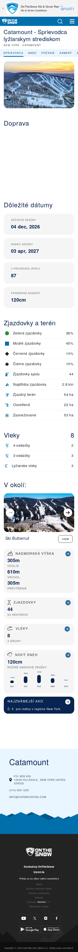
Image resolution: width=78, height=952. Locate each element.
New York (53, 709)
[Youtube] (23, 918)
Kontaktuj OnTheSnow (39, 866)
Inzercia (39, 872)
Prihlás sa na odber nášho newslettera (39, 878)
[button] (60, 21)
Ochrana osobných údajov (39, 888)
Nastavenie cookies (39, 906)
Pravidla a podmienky (38, 893)
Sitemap (39, 897)
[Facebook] (56, 918)
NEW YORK (12, 45)
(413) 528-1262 (19, 790)
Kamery (66, 52)
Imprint (39, 884)
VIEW (65, 539)
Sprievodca (13, 52)
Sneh (32, 52)
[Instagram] (45, 918)
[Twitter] (34, 918)
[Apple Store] (51, 929)
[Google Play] (30, 929)
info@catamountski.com (27, 797)
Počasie (48, 52)
